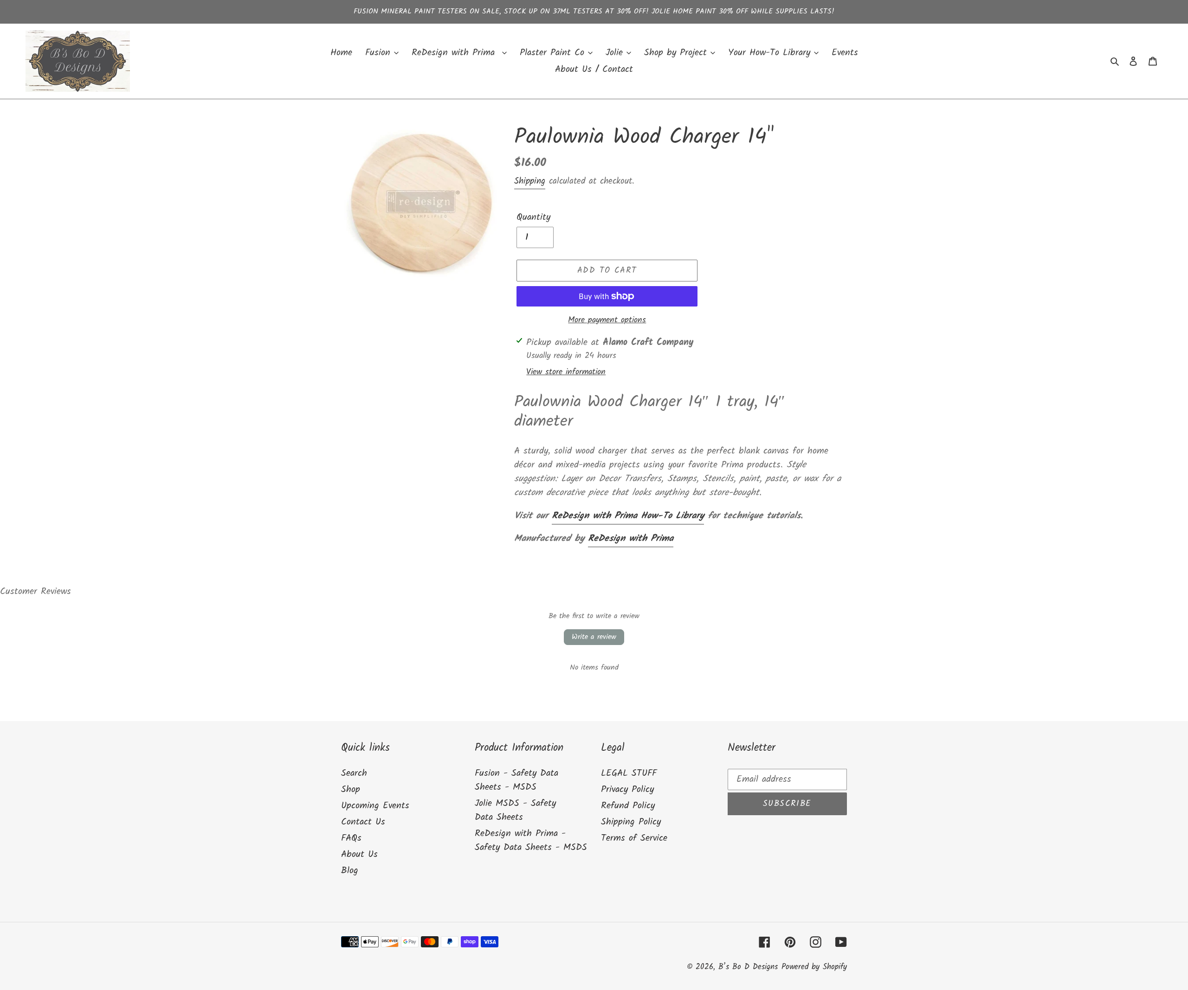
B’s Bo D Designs (748, 967)
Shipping (529, 181)
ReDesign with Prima (630, 538)
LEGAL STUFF (629, 773)
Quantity (533, 217)
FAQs (351, 838)
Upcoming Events (375, 805)
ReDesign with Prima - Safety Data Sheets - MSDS (531, 840)
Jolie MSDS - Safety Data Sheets (515, 810)
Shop (350, 789)
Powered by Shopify (814, 967)
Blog (349, 870)
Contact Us (363, 822)
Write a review (594, 637)
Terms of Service (634, 838)
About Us (359, 854)
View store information (566, 372)
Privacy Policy (627, 789)
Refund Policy (628, 805)
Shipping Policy (631, 822)
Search (354, 773)
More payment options (607, 320)
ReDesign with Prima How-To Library (628, 516)
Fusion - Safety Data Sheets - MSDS (516, 780)
